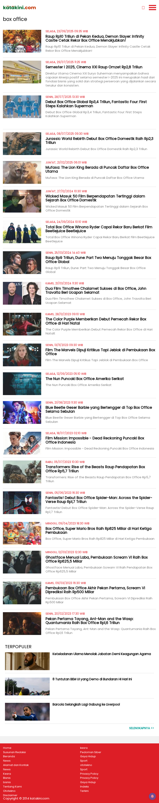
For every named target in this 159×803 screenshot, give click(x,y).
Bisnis (7, 778)
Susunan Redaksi (14, 752)
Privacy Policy (89, 773)
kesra (84, 748)
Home (7, 748)
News (7, 760)
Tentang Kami (12, 786)
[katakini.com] (41, 7)
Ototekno (9, 791)
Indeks (84, 786)
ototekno (86, 765)
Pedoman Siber (90, 752)
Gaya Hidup (88, 756)
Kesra (7, 773)
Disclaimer (10, 795)
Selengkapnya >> (141, 728)
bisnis (7, 782)
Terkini (84, 791)
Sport (83, 760)
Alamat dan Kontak (16, 765)
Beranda (9, 756)
